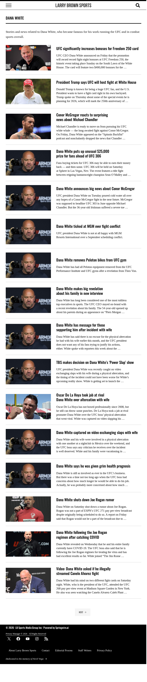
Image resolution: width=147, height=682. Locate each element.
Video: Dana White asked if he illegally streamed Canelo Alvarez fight (83, 571)
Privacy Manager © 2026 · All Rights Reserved (26, 634)
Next (81, 612)
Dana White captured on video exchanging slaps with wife (97, 432)
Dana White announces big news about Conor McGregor (95, 188)
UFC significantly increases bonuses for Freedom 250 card (97, 48)
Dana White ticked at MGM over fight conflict (88, 226)
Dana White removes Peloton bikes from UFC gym (91, 260)
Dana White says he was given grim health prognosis (93, 466)
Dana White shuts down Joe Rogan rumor (85, 499)
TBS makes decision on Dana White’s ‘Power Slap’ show (95, 362)
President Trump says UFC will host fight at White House (96, 82)
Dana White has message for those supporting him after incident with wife (84, 327)
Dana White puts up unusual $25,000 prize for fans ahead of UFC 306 (82, 153)
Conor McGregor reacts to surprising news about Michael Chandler (82, 117)
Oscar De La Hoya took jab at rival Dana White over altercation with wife (82, 397)
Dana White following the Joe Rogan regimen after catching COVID (81, 534)
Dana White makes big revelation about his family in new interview (79, 291)
